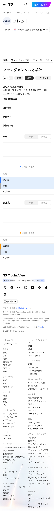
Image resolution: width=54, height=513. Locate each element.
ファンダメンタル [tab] (20, 60)
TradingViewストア (37, 422)
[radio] (31, 137)
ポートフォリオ (10, 414)
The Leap (32, 373)
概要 (30, 364)
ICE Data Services (23, 308)
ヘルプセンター (35, 407)
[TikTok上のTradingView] (46, 287)
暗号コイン (8, 362)
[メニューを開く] (4, 4)
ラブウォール (9, 450)
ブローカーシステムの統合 (39, 499)
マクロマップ (9, 423)
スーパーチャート (11, 343)
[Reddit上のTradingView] (5, 294)
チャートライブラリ (37, 474)
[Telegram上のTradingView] (39, 287)
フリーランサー (10, 496)
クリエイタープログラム (14, 456)
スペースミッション (37, 401)
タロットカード (35, 425)
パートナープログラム (38, 504)
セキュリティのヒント (38, 453)
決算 (5, 398)
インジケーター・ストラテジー (14, 488)
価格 (30, 349)
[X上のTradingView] (5, 287)
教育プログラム (35, 507)
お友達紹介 (8, 453)
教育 (5, 475)
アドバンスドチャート (38, 480)
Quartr (40, 327)
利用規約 (32, 437)
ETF (4, 355)
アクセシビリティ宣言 (38, 450)
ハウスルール (9, 460)
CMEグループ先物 (36, 382)
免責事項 (32, 440)
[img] (44, 29)
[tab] (18, 78)
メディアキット (35, 413)
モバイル (7, 435)
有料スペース (9, 499)
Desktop (7, 438)
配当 (5, 402)
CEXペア (7, 365)
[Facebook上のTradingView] (12, 287)
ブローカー (33, 367)
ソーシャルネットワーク (14, 447)
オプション (8, 420)
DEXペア (7, 368)
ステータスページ (36, 462)
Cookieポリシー (35, 447)
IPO (4, 405)
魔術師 (6, 493)
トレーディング (10, 472)
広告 (30, 495)
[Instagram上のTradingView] (26, 287)
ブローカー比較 (35, 370)
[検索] (26, 4)
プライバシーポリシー (38, 444)
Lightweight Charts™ (37, 477)
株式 (5, 352)
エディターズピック (12, 478)
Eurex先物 (33, 385)
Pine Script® (8, 426)
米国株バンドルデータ (38, 389)
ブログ (31, 404)
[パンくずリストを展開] (18, 12)
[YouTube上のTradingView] (19, 287)
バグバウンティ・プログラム (39, 457)
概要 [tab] (5, 60)
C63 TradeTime (35, 428)
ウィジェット (34, 471)
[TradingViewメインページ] (14, 275)
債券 (5, 359)
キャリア (32, 410)
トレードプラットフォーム (39, 484)
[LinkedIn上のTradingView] (33, 287)
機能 (30, 346)
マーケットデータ (36, 352)
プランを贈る (34, 355)
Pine (5, 371)
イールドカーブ (10, 417)
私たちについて (35, 398)
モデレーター (9, 463)
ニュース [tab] (37, 60)
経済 (5, 395)
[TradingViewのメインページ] (10, 5)
